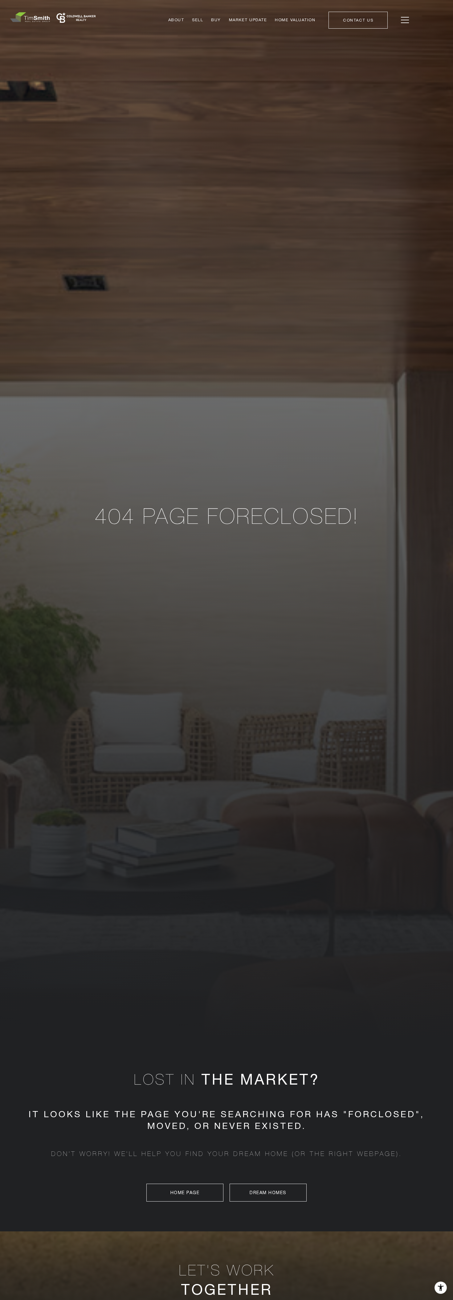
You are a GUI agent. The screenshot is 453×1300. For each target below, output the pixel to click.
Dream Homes (268, 1192)
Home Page (185, 1192)
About (176, 20)
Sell (197, 20)
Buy (216, 20)
